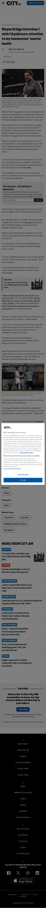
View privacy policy (26, 452)
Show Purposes (23, 474)
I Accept (23, 480)
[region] (23, 454)
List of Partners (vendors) (12, 469)
